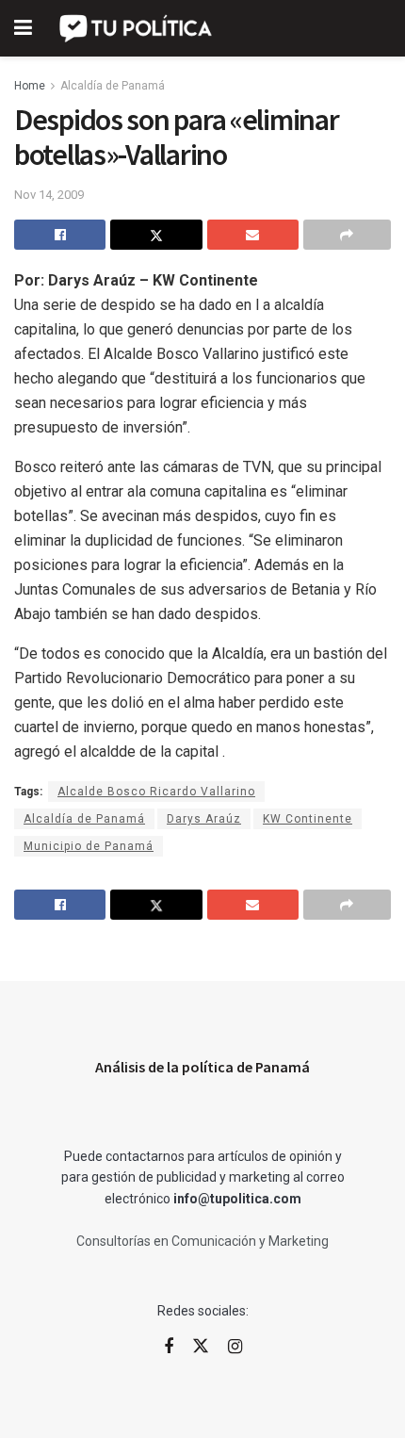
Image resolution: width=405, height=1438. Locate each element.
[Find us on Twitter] (200, 1346)
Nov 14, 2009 (49, 195)
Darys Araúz (204, 818)
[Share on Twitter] (156, 235)
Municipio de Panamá (89, 846)
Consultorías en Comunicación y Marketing (202, 1241)
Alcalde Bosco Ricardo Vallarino (156, 791)
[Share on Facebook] (59, 235)
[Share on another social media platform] (347, 235)
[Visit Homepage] (137, 28)
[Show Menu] (23, 28)
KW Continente (307, 818)
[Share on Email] (253, 235)
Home (29, 85)
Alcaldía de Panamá (112, 85)
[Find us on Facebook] (168, 1347)
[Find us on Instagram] (235, 1347)
